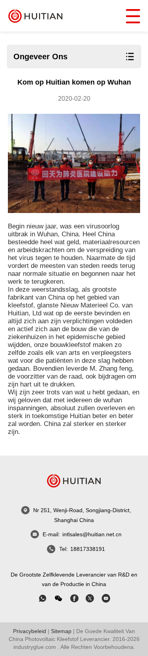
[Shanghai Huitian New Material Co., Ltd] (35, 16)
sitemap (61, 631)
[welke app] (43, 598)
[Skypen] (74, 598)
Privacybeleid (29, 631)
